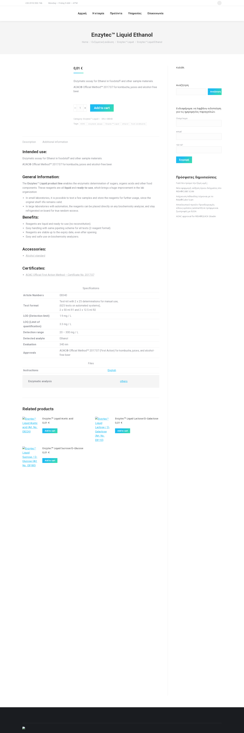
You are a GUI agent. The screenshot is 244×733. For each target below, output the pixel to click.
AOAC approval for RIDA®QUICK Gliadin (196, 216)
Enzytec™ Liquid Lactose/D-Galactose (136, 418)
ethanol (125, 124)
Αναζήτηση (182, 85)
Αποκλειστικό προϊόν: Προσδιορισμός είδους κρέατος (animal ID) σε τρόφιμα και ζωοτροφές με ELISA (197, 208)
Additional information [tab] (55, 142)
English (112, 370)
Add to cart (102, 108)
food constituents (138, 124)
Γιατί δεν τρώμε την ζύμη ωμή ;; (192, 183)
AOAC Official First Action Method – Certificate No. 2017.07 (60, 274)
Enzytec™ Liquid (90, 119)
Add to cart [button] (50, 431)
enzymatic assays (95, 124)
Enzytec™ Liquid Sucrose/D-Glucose (62, 448)
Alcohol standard (35, 255)
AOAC (82, 124)
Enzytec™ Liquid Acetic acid (57, 418)
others (123, 381)
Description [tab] (29, 142)
